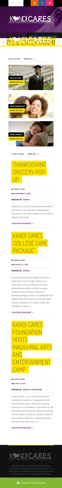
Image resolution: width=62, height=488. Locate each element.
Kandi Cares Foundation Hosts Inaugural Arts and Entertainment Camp (32, 347)
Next (58, 42)
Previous (3, 42)
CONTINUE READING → (22, 223)
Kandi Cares (18, 189)
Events (26, 389)
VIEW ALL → (29, 58)
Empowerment (17, 106)
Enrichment (16, 134)
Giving (26, 199)
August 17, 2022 (19, 264)
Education (15, 78)
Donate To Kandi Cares (32, 482)
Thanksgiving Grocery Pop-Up (30, 172)
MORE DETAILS (16, 82)
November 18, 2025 (21, 193)
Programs (36, 389)
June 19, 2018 (18, 383)
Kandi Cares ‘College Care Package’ (30, 243)
